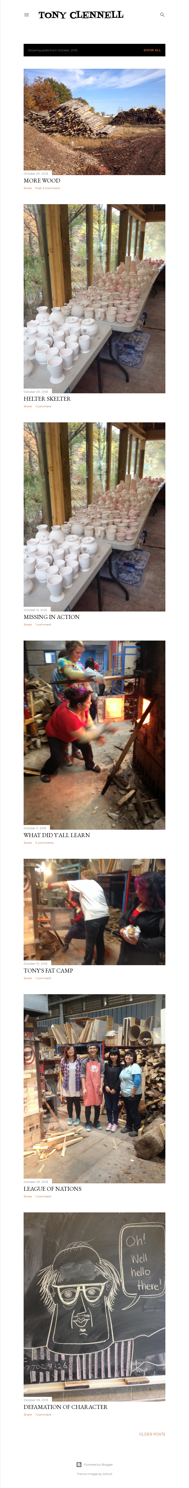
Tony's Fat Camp (48, 970)
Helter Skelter (47, 398)
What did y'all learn (57, 835)
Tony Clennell (81, 15)
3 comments (44, 842)
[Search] (162, 13)
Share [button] (28, 188)
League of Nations (52, 1188)
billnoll (107, 1474)
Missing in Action (52, 617)
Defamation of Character (66, 1407)
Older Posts (152, 1434)
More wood (42, 180)
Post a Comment (47, 188)
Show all (152, 50)
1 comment (43, 406)
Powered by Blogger (98, 1464)
